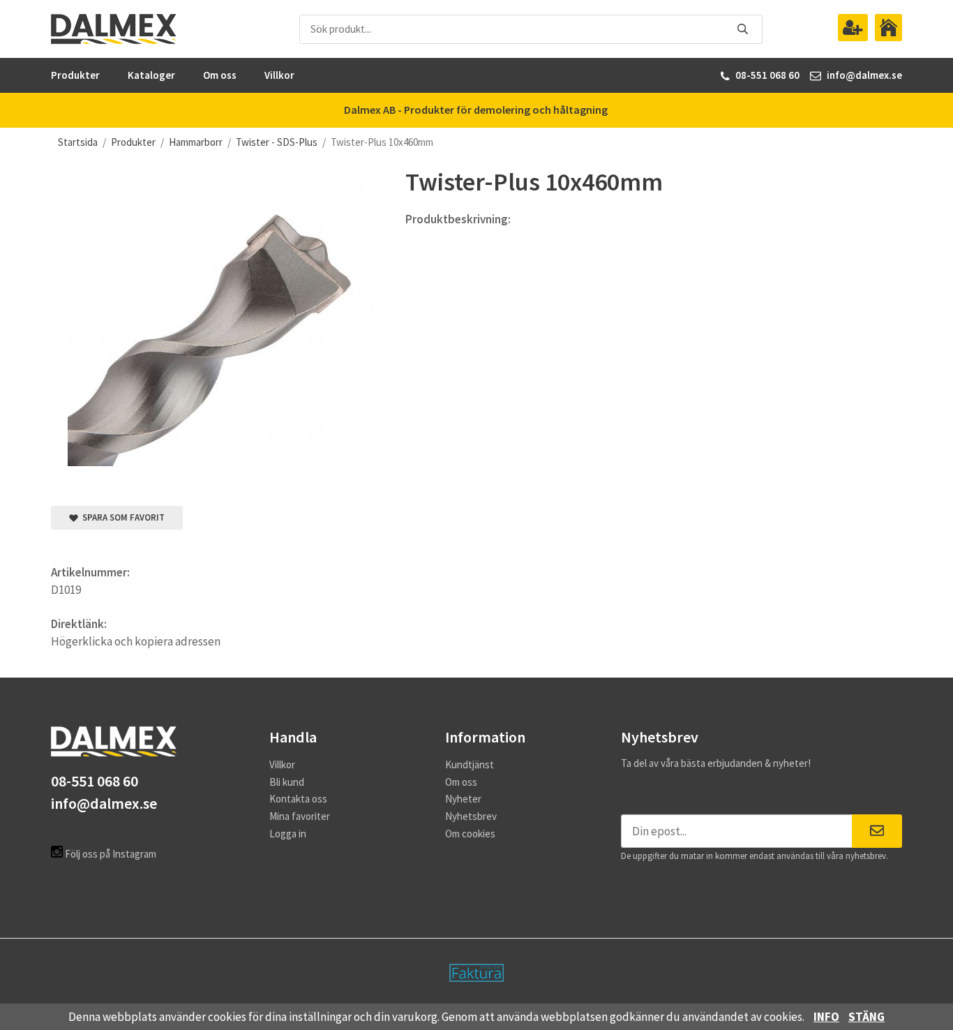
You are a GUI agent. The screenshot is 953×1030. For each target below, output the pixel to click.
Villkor (279, 75)
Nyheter (463, 798)
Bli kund (286, 782)
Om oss (220, 75)
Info (826, 1016)
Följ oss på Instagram (109, 853)
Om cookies (470, 833)
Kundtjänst (469, 764)
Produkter (75, 75)
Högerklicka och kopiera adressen (135, 641)
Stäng (866, 1016)
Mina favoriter (299, 816)
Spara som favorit (121, 517)
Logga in (287, 833)
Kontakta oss (298, 798)
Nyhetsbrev (471, 816)
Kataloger (151, 75)
